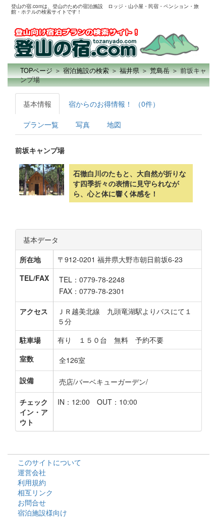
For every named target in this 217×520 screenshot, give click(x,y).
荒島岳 (160, 70)
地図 (114, 124)
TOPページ (36, 70)
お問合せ (32, 502)
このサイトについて (49, 462)
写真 (83, 124)
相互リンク (35, 492)
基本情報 (37, 104)
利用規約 (32, 482)
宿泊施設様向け (42, 512)
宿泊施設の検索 (86, 70)
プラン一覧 (41, 124)
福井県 (129, 70)
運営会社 (32, 472)
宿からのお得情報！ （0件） (114, 104)
